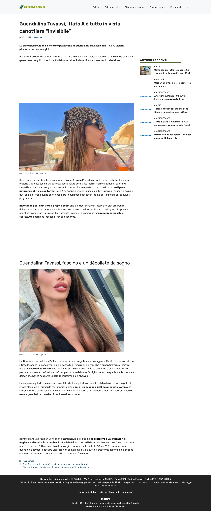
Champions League (134, 7)
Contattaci (127, 492)
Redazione (91, 506)
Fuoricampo (28, 461)
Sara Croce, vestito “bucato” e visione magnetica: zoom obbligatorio (56, 464)
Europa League (157, 7)
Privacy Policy (105, 506)
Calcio (96, 7)
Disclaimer (120, 506)
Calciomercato (112, 7)
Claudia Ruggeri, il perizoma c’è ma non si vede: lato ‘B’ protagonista (56, 467)
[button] (188, 7)
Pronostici (175, 7)
